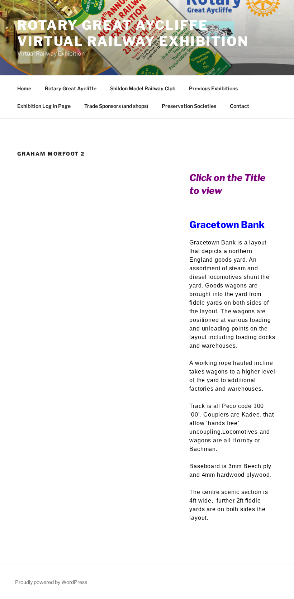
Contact (239, 106)
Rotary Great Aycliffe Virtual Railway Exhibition (132, 33)
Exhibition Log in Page (44, 106)
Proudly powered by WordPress (51, 582)
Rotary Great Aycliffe (70, 88)
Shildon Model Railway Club (142, 88)
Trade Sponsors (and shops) (116, 106)
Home (24, 88)
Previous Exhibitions (213, 88)
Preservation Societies (189, 106)
